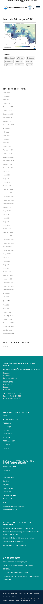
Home (5, 600)
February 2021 (8, 316)
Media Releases (25, 600)
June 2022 (6, 261)
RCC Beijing (7, 423)
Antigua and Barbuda (10, 467)
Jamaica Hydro (8, 488)
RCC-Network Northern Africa (12, 419)
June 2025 (6, 136)
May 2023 (6, 222)
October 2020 (7, 330)
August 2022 (7, 254)
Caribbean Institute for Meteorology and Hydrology (21, 369)
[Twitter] (25, 598)
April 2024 (6, 182)
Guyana (6, 485)
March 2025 (7, 146)
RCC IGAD (6, 430)
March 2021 (7, 312)
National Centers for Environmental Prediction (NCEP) (20, 576)
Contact (6, 602)
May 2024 (6, 179)
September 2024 (8, 168)
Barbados (6, 470)
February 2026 (8, 107)
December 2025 (8, 114)
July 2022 (6, 257)
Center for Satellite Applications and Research (18, 565)
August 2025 (7, 128)
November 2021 (8, 286)
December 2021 (8, 283)
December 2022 (8, 240)
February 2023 (8, 232)
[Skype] (38, 598)
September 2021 (8, 290)
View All (5, 346)
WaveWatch (7, 580)
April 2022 (6, 268)
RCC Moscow (7, 434)
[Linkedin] (28, 598)
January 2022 (7, 279)
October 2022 (7, 247)
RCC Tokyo (6, 445)
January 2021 (7, 319)
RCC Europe (7, 427)
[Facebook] (21, 598)
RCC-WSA (6, 448)
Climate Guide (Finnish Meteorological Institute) (18, 538)
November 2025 (8, 118)
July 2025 (6, 132)
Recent (11, 600)
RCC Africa (6, 416)
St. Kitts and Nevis (9, 499)
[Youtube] (34, 598)
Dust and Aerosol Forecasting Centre (15, 572)
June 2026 (6, 92)
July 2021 (6, 297)
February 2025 (8, 150)
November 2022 (8, 243)
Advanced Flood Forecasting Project (15, 562)
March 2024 (7, 186)
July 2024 (6, 171)
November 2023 (8, 200)
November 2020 (8, 326)
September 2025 (8, 125)
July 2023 (6, 214)
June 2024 (6, 175)
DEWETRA (6, 569)
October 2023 (7, 207)
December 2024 (8, 157)
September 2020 (8, 334)
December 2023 (8, 196)
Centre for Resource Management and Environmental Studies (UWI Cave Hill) (21, 533)
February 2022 (8, 275)
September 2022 (8, 250)
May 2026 (6, 96)
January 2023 (7, 236)
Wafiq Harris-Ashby (10, 596)
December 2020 (8, 323)
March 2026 (7, 103)
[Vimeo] (31, 598)
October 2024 (7, 164)
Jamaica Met (7, 492)
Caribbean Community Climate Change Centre (18, 528)
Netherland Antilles (9, 495)
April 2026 (6, 100)
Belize (5, 474)
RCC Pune (6, 437)
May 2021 (6, 305)
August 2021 (7, 293)
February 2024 (8, 189)
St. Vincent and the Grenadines (13, 506)
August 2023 (7, 211)
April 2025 (6, 143)
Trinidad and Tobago (10, 510)
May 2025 (6, 139)
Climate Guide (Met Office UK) (13, 541)
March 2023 (7, 229)
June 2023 (6, 218)
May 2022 (6, 265)
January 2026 (7, 110)
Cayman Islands (8, 477)
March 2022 (7, 272)
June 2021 (6, 301)
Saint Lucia (6, 503)
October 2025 (7, 121)
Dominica (6, 481)
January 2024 (7, 193)
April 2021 (6, 308)
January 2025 (7, 153)
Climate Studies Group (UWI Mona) (14, 545)
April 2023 (6, 225)
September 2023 (8, 204)
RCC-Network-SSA (9, 441)
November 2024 (8, 161)
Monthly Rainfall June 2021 (18, 19)
